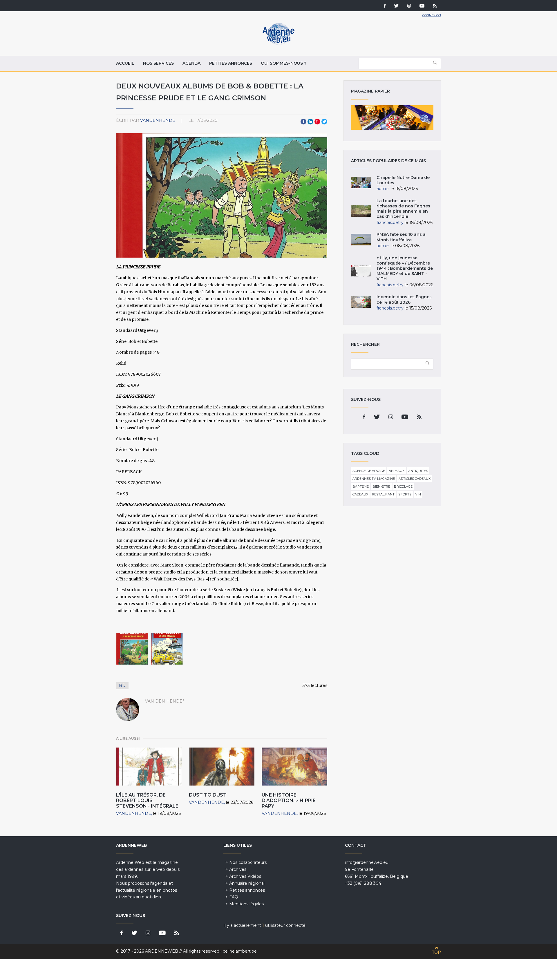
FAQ (233, 897)
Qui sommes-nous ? (283, 63)
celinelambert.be (240, 951)
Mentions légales (246, 903)
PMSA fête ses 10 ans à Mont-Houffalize (401, 237)
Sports (404, 494)
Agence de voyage (368, 471)
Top (436, 952)
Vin (418, 494)
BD (122, 685)
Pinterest (317, 121)
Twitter (324, 121)
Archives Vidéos (245, 876)
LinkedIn (310, 121)
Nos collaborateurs (248, 862)
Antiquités (418, 471)
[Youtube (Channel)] (422, 6)
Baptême (360, 486)
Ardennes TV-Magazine (373, 479)
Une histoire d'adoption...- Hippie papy (289, 800)
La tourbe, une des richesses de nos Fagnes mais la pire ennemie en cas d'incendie (403, 208)
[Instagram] (409, 6)
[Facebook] (384, 6)
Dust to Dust (208, 795)
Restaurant (383, 494)
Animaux (396, 471)
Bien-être (381, 486)
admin (383, 188)
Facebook (303, 121)
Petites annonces (230, 63)
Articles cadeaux (415, 479)
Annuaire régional (247, 883)
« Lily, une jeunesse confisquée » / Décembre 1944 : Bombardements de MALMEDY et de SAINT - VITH (405, 268)
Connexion (431, 15)
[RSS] (435, 6)
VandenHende (157, 120)
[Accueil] (278, 43)
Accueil (125, 63)
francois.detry (390, 222)
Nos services (158, 63)
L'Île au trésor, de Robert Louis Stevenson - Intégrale (147, 800)
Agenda (191, 63)
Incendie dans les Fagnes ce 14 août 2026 (404, 299)
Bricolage (403, 486)
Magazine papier (392, 117)
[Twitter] (396, 6)
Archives (237, 869)
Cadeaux (360, 494)
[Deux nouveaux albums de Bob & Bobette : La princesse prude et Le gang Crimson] (132, 649)
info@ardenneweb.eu (366, 862)
